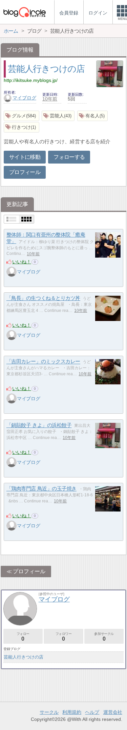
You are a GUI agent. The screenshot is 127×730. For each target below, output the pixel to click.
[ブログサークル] (24, 12)
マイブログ (24, 97)
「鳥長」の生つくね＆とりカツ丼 (43, 298)
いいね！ (21, 261)
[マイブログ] (11, 272)
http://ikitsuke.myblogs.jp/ (31, 80)
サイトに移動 (24, 157)
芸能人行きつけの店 (46, 69)
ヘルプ (92, 712)
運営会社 (112, 712)
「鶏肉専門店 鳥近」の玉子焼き (41, 489)
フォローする (69, 157)
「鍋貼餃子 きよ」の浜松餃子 (39, 425)
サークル (49, 712)
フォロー (23, 637)
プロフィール (24, 172)
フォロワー (64, 637)
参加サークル (104, 637)
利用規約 (71, 712)
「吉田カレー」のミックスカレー (43, 361)
